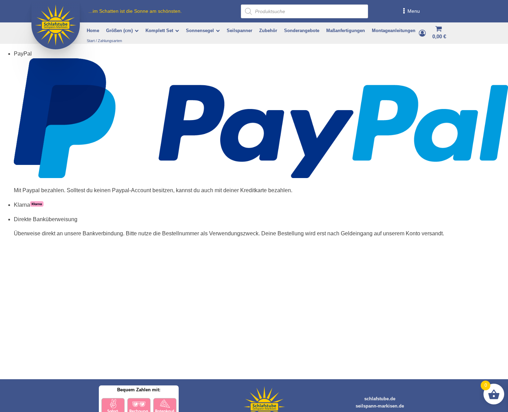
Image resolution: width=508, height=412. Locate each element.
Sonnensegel (200, 30)
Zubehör (268, 30)
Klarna (22, 205)
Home (93, 30)
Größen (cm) (119, 30)
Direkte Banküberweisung (45, 219)
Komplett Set (159, 30)
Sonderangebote (301, 30)
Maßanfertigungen (345, 30)
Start (91, 41)
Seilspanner (239, 30)
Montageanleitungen (393, 30)
